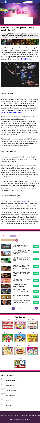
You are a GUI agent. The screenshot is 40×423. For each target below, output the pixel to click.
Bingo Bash (32, 346)
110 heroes (22, 201)
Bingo (20, 358)
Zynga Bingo (32, 320)
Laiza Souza (10, 385)
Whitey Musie (10, 401)
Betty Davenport (11, 406)
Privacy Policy (21, 415)
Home (3, 415)
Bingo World (8, 333)
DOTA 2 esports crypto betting (11, 112)
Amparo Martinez (11, 380)
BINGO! (8, 320)
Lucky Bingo (20, 333)
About (10, 415)
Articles (13, 236)
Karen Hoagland (11, 395)
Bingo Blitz (32, 333)
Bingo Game (20, 320)
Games (5, 236)
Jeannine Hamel (11, 390)
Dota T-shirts (25, 59)
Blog (20, 236)
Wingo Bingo (8, 346)
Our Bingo (20, 346)
